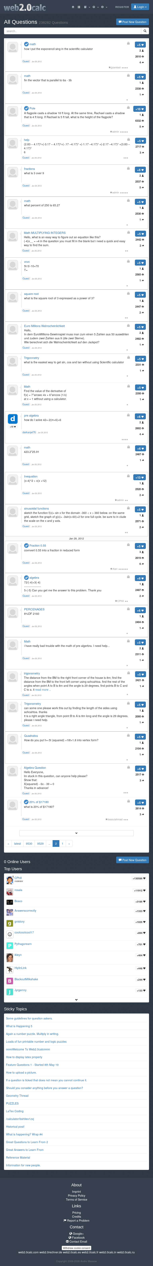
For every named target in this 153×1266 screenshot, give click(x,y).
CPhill (120, 600)
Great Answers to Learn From (25, 1150)
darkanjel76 (29, 432)
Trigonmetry (31, 358)
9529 (40, 843)
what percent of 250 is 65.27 (42, 205)
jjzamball (116, 67)
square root (31, 294)
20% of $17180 (38, 802)
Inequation (30, 476)
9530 (29, 843)
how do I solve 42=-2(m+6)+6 (42, 420)
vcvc (27, 261)
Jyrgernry (20, 990)
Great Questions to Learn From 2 (27, 1142)
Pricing (76, 1212)
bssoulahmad (115, 819)
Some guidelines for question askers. (29, 1018)
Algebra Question (35, 767)
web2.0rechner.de (50, 1252)
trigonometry (32, 673)
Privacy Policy (76, 1195)
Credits (76, 1216)
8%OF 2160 (31, 614)
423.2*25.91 (31, 452)
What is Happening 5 (19, 1026)
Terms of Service (76, 1199)
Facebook (78, 1237)
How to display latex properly (24, 1057)
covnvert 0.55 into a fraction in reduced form (52, 550)
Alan (115, 568)
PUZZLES (12, 1103)
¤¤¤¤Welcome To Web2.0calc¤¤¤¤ (28, 1049)
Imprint (76, 1191)
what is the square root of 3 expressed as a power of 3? (59, 298)
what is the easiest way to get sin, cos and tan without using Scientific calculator (74, 362)
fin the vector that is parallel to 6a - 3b (48, 80)
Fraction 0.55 (37, 545)
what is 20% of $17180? (39, 807)
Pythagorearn (23, 944)
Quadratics (31, 735)
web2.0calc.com (28, 1252)
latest (17, 843)
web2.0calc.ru (126, 1252)
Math (27, 386)
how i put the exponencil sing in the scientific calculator (58, 49)
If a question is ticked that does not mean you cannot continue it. (46, 1080)
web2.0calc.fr (90, 1252)
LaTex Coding (15, 1111)
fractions (29, 168)
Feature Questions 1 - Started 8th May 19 (32, 1065)
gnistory (20, 921)
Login (140, 7)
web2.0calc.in (107, 1252)
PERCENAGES (34, 609)
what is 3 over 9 (34, 173)
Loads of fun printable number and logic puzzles (36, 1041)
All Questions (36, 22)
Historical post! (15, 1126)
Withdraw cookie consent (76, 1248)
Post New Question (134, 22)
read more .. (43, 689)
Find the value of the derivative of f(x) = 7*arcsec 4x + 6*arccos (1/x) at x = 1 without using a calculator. (45, 395)
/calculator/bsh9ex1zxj (20, 1119)
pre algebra (31, 415)
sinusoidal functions (36, 508)
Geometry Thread (17, 1096)
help (26, 140)
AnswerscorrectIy (25, 910)
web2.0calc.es (72, 1252)
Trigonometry (32, 703)
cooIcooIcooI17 (24, 932)
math (32, 44)
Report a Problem (77, 1220)
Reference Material (18, 1157)
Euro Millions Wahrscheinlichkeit (44, 326)
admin (115, 131)
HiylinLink (20, 968)
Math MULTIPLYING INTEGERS (45, 232)
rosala (18, 890)
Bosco (18, 901)
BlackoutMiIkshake (26, 979)
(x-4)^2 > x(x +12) (35, 481)
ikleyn (18, 955)
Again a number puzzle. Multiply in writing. (32, 1034)
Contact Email (78, 1241)
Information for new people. (23, 1165)
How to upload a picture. (21, 1072)
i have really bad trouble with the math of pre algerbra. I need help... (67, 646)
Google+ (78, 1233)
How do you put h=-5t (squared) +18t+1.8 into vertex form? (61, 740)
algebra (34, 577)
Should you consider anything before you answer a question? (44, 1088)
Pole (32, 108)
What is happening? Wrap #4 (24, 1134)
